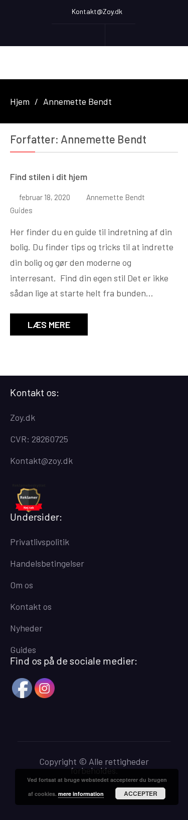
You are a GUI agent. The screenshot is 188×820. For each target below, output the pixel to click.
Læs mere (49, 324)
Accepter (140, 793)
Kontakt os (31, 606)
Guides (21, 210)
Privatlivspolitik (39, 541)
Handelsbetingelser (47, 563)
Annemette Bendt (115, 197)
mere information (81, 793)
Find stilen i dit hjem (48, 176)
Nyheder (26, 627)
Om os (21, 584)
